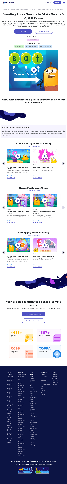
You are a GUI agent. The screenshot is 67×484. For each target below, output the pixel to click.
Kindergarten (24, 9)
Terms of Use (15, 461)
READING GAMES (31, 46)
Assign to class (44, 31)
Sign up (57, 2)
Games (13, 9)
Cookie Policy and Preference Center (43, 461)
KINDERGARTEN (33, 40)
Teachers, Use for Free (33, 321)
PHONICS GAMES (45, 46)
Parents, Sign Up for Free (33, 314)
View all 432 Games (33, 146)
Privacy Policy (25, 461)
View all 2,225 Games (33, 190)
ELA (17, 9)
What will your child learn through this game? (16, 127)
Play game (23, 31)
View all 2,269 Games (33, 235)
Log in (49, 2)
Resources (6, 9)
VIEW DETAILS (11, 178)
